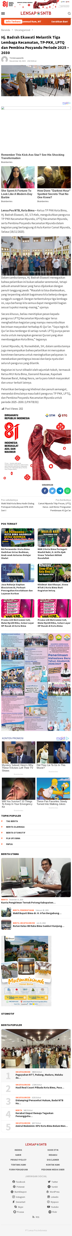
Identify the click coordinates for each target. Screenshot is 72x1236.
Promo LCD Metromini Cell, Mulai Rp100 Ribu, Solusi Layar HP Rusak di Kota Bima (17, 622)
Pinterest (20, 1186)
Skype (20, 1207)
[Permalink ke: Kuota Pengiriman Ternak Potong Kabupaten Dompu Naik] (36, 877)
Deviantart (20, 1202)
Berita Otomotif (15, 832)
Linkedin (54, 1197)
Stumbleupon (20, 1191)
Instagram (20, 1197)
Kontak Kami (53, 1164)
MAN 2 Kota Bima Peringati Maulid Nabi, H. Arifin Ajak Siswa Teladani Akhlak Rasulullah (52, 554)
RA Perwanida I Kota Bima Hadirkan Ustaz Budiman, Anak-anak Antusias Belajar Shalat (16, 554)
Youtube (54, 1207)
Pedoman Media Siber (52, 1169)
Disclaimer (53, 1159)
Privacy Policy (18, 1159)
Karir (18, 1155)
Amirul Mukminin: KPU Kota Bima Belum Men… (42, 1125)
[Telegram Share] (60, 490)
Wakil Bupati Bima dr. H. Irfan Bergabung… (37, 913)
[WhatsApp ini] (67, 490)
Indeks (18, 1150)
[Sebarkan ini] (45, 490)
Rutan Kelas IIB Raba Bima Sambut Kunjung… (38, 926)
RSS (37, 1217)
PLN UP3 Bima (13, 838)
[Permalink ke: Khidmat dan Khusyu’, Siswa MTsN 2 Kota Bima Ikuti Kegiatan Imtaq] (54, 573)
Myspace (54, 1202)
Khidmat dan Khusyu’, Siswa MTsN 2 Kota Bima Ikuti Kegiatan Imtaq (53, 587)
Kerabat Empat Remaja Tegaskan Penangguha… (34, 1115)
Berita (4, 899)
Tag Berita (12, 821)
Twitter (55, 1181)
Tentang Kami (18, 1164)
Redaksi (53, 1155)
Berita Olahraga (15, 826)
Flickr (54, 1212)
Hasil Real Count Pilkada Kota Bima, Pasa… (40, 1087)
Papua (9, 844)
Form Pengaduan (18, 1169)
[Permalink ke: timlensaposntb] (4, 59)
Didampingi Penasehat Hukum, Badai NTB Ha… (39, 1102)
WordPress (54, 1191)
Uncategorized (27, 923)
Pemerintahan (27, 910)
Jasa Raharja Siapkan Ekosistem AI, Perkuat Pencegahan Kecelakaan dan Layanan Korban (17, 589)
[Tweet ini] (52, 490)
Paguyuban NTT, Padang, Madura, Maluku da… (39, 1076)
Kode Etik (53, 1150)
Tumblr (54, 1186)
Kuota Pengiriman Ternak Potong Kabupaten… (28, 902)
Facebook (20, 1181)
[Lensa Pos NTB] (36, 12)
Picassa (20, 1212)
